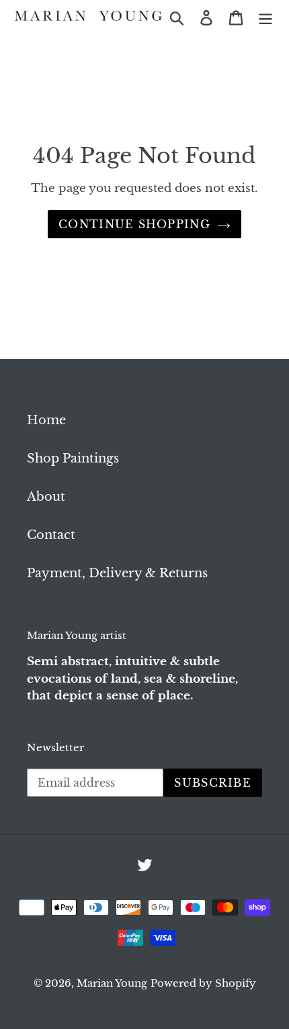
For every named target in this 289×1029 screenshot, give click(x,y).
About (46, 496)
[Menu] (265, 17)
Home (46, 420)
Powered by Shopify (203, 983)
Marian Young (112, 983)
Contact (51, 535)
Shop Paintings (73, 458)
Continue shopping (134, 224)
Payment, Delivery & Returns (117, 573)
